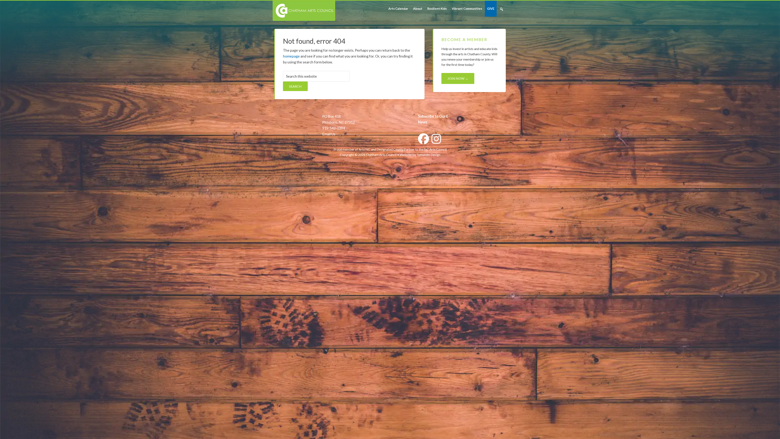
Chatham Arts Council (304, 11)
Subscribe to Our (432, 116)
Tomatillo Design (428, 154)
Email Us (328, 134)
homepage (291, 56)
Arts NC (364, 149)
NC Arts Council (435, 149)
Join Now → (457, 78)
